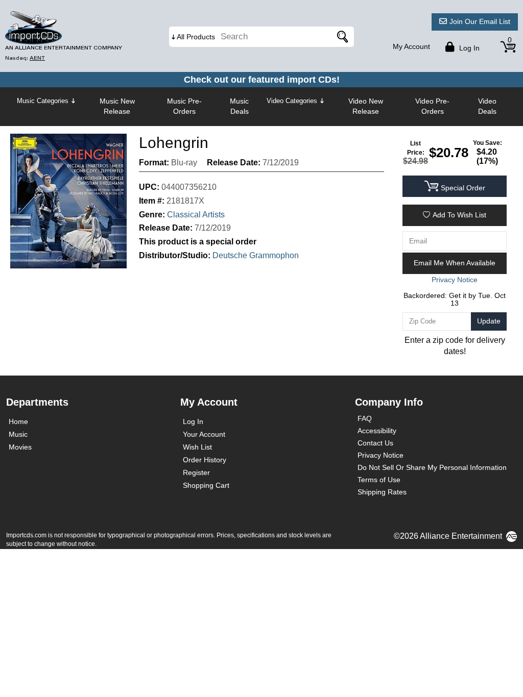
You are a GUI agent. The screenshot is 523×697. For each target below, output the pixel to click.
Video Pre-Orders (432, 106)
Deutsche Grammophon (255, 255)
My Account (411, 46)
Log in (468, 48)
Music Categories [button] (42, 101)
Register (196, 472)
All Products (196, 37)
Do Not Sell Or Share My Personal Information (432, 467)
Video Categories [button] (292, 101)
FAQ (365, 418)
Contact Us (375, 443)
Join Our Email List (479, 21)
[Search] (341, 37)
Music (18, 434)
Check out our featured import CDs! (262, 79)
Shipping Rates (382, 492)
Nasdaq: (25, 58)
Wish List (197, 447)
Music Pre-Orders (184, 106)
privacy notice (455, 280)
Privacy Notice (380, 455)
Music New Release (117, 106)
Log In (193, 421)
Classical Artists (196, 214)
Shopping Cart (206, 485)
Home (18, 421)
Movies (20, 447)
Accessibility (377, 431)
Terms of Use (379, 480)
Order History (204, 460)
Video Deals (487, 106)
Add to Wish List (459, 215)
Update (489, 321)
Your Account (204, 434)
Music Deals (239, 106)
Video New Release (365, 106)
